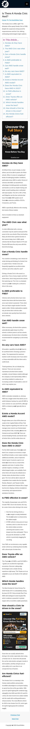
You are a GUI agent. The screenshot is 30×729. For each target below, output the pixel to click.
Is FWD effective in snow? (13, 92)
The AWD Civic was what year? (15, 50)
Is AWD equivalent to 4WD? (13, 75)
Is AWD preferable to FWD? (13, 61)
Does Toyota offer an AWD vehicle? (14, 98)
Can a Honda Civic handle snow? (15, 55)
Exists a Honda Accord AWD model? (14, 81)
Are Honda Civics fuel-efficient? (15, 115)
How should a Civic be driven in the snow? (15, 109)
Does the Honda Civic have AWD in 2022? (13, 86)
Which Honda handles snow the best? (15, 103)
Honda (4, 20)
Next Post (15, 719)
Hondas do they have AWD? (13, 44)
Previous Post (15, 715)
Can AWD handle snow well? (14, 67)
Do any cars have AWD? (14, 71)
